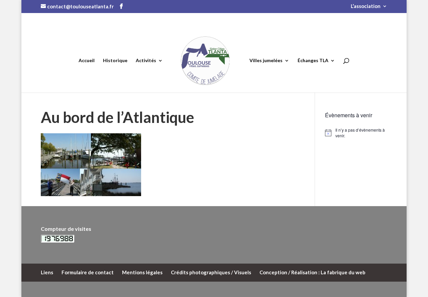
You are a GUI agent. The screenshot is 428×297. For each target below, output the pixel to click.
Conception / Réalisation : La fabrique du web (312, 272)
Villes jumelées (266, 60)
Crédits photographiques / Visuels (211, 272)
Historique (115, 60)
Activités (146, 60)
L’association (366, 6)
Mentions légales (142, 272)
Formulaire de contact (88, 272)
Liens (47, 272)
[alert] (356, 132)
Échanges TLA (313, 60)
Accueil (87, 60)
